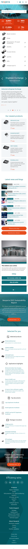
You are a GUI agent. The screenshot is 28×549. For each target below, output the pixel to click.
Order (13, 128)
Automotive (14, 504)
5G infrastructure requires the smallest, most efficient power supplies (14, 391)
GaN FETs (14, 499)
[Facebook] (14, 482)
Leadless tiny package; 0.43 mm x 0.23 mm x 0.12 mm (15, 434)
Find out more (13, 319)
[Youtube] (21, 482)
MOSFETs (14, 495)
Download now (13, 464)
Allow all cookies (14, 282)
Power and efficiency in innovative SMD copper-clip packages (15, 426)
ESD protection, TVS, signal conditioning (14, 493)
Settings (14, 274)
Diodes (14, 491)
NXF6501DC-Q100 (14, 120)
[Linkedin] (10, 482)
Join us (3, 105)
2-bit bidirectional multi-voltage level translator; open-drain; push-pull (15, 357)
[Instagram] (18, 482)
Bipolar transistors (14, 489)
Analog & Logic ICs (14, 502)
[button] (8, 110)
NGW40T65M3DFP (14, 133)
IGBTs (14, 500)
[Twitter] (6, 482)
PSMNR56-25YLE (14, 160)
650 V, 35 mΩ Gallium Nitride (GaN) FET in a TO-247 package (15, 350)
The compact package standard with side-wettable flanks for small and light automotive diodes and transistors (15, 442)
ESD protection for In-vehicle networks (13, 342)
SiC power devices (14, 497)
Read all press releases (14, 233)
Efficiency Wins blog (14, 228)
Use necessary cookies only (14, 278)
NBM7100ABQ (13, 146)
